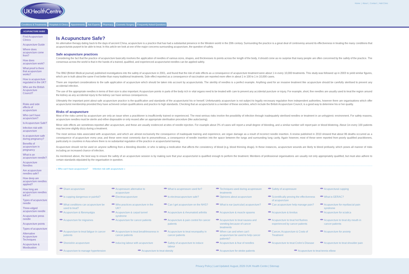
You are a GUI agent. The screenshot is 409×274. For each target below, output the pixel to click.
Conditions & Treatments (33, 24)
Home (357, 3)
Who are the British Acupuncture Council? (33, 90)
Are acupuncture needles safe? (32, 172)
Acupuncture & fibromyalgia (79, 212)
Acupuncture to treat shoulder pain (343, 243)
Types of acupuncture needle (35, 202)
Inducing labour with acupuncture (134, 243)
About (365, 3)
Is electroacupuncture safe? (183, 196)
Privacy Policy (204, 266)
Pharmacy (108, 24)
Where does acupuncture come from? (33, 52)
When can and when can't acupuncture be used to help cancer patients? (240, 235)
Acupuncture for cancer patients (133, 220)
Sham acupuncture (74, 189)
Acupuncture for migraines (78, 220)
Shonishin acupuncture (76, 243)
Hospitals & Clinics (58, 24)
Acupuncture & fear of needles (237, 243)
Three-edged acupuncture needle (34, 210)
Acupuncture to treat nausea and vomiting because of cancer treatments (238, 224)
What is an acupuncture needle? (35, 156)
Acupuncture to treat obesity (157, 250)
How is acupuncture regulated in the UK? (34, 81)
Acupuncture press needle (33, 217)
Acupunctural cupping (336, 189)
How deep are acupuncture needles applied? (35, 181)
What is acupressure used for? (185, 189)
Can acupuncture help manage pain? (293, 204)
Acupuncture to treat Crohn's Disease (293, 243)
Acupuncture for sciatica (337, 212)
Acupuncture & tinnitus (284, 212)
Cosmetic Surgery (125, 24)
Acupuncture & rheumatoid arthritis (187, 212)
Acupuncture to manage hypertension (84, 250)
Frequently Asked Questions (151, 24)
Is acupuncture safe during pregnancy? (34, 137)
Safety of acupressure (284, 189)
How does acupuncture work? (33, 62)
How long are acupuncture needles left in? (35, 192)
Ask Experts (94, 24)
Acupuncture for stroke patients (237, 250)
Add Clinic (383, 3)
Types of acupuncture (35, 228)
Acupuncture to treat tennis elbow (317, 250)
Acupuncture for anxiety (337, 231)
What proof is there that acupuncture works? (33, 71)
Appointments (78, 24)
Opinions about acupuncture (236, 196)
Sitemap (274, 266)
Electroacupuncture (127, 196)
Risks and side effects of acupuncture (31, 107)
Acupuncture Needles (30, 164)
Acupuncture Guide (34, 44)
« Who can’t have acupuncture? (72, 168)
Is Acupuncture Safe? (35, 123)
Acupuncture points (34, 223)
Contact (373, 3)
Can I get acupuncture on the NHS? (188, 204)
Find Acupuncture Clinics (33, 38)
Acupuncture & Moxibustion (31, 246)
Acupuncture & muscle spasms (237, 212)
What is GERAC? (334, 196)
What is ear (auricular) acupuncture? (240, 204)
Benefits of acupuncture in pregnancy (31, 146)
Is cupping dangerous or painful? (81, 196)
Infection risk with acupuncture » (109, 168)
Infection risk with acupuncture (32, 129)
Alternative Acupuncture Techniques (30, 236)
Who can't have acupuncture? (31, 117)
